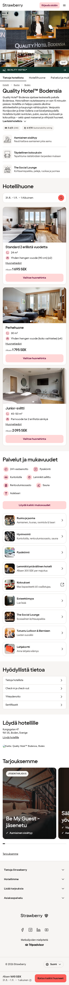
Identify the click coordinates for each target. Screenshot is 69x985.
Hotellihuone (37, 78)
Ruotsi (17, 85)
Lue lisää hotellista (12, 121)
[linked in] (39, 930)
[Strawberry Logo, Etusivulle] (13, 5)
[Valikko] (64, 5)
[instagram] (30, 930)
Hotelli (6, 85)
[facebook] (22, 930)
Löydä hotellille (11, 737)
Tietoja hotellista (13, 78)
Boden (27, 85)
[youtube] (47, 930)
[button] (34, 225)
